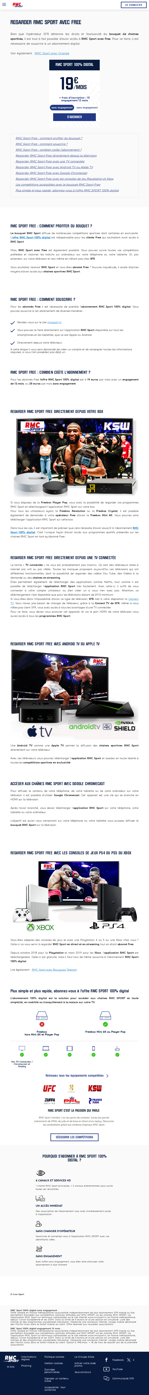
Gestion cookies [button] (53, 1363)
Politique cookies (54, 1356)
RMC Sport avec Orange (52, 53)
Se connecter (133, 5)
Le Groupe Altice (84, 1356)
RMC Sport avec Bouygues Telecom (54, 969)
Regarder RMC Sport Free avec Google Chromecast (51, 173)
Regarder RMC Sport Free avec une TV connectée (50, 161)
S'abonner (74, 117)
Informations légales (28, 1358)
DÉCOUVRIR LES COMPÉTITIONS (74, 1137)
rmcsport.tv (54, 322)
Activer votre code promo (85, 1364)
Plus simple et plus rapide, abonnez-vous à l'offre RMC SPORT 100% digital (67, 190)
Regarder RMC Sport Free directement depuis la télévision (56, 155)
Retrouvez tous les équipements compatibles (75, 1075)
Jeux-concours (82, 1372)
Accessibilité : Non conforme (55, 1388)
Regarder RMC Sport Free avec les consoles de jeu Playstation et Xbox (64, 179)
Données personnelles (52, 1371)
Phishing (26, 1365)
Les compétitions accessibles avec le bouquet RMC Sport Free (58, 184)
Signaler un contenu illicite (56, 1379)
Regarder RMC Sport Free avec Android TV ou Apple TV (54, 167)
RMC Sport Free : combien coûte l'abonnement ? (48, 150)
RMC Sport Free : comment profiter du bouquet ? (49, 138)
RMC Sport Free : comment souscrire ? (42, 144)
